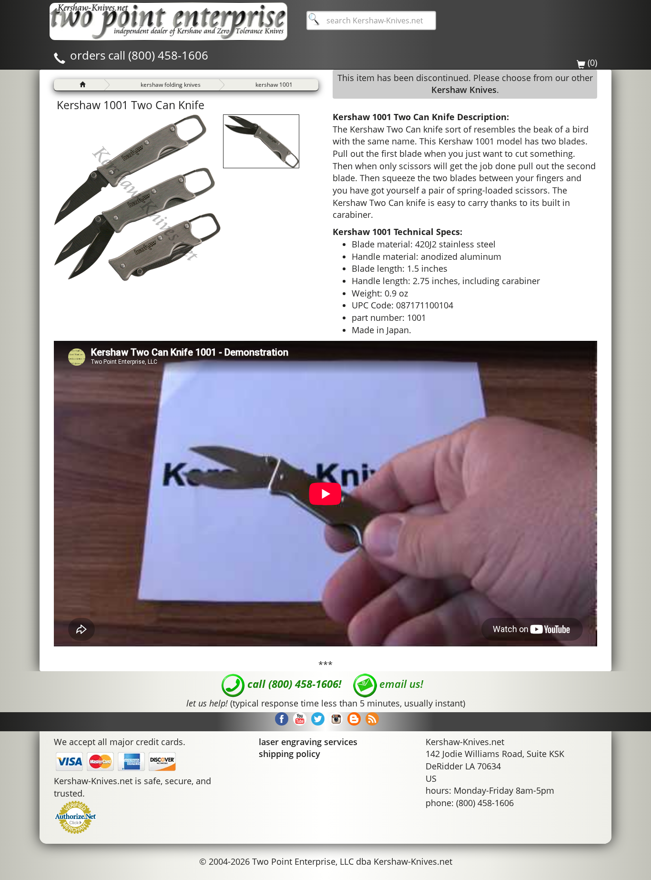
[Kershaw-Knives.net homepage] (79, 85)
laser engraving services (308, 741)
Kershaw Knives (464, 89)
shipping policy (289, 753)
